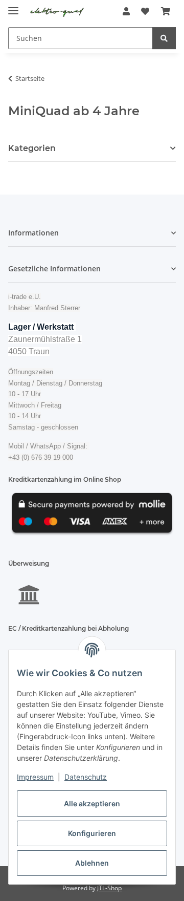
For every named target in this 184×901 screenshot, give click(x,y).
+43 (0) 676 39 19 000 (40, 457)
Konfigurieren (92, 833)
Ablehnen (92, 863)
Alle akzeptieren (92, 803)
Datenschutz (85, 777)
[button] (126, 11)
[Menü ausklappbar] (13, 6)
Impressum (35, 777)
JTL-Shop (109, 888)
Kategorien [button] (32, 148)
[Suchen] (164, 38)
